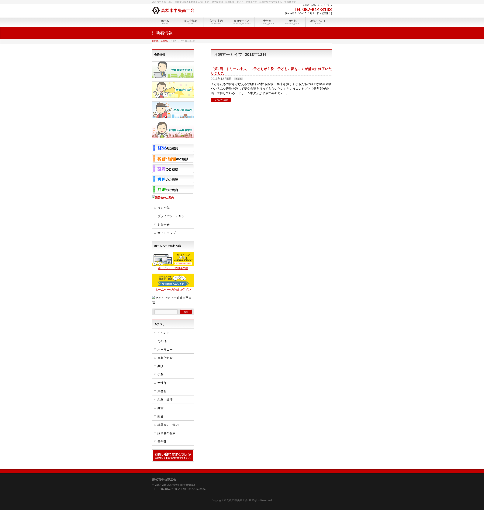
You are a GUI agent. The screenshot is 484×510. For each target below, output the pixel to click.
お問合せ (163, 224)
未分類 (162, 391)
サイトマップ (166, 233)
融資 (160, 416)
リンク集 (163, 207)
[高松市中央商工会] (173, 9)
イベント (163, 332)
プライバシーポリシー (172, 216)
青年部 (238, 79)
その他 (162, 341)
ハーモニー (165, 349)
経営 (160, 408)
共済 (160, 366)
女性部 (162, 383)
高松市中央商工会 (237, 500)
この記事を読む (221, 100)
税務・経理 (165, 399)
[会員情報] (173, 75)
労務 (160, 374)
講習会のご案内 (168, 424)
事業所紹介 (165, 357)
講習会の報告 (166, 433)
